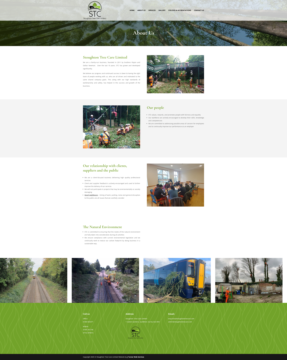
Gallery (162, 10)
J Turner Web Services (135, 357)
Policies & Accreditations (179, 10)
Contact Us (199, 10)
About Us (141, 10)
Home (132, 10)
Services (152, 10)
